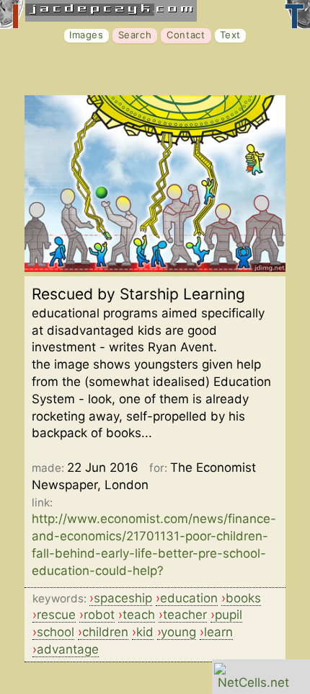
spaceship (123, 598)
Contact (186, 34)
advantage (68, 649)
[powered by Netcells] (253, 682)
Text (230, 34)
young (178, 632)
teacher (185, 614)
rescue (56, 614)
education (189, 598)
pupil (228, 614)
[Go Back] (155, 267)
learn (218, 632)
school (55, 632)
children (105, 632)
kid (145, 632)
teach (139, 614)
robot (99, 614)
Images (86, 34)
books (243, 598)
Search (135, 34)
